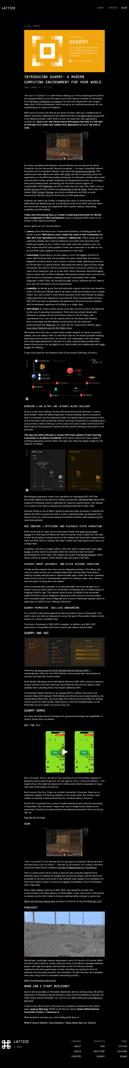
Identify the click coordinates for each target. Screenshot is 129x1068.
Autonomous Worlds (85, 171)
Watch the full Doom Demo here (39, 901)
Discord (92, 1022)
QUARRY (100, 1057)
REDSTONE (99, 1052)
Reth (55, 344)
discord (122, 1052)
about (100, 8)
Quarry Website (39, 1022)
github (123, 1047)
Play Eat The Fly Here (34, 817)
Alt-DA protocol (32, 189)
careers (113, 8)
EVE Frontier (38, 192)
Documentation (56, 1022)
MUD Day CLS (94, 901)
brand (123, 1057)
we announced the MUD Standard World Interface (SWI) (62, 670)
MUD (67, 174)
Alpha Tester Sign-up (76, 1022)
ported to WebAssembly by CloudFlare (77, 867)
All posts (33, 26)
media (77, 1052)
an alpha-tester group (88, 116)
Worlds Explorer (88, 555)
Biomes (49, 192)
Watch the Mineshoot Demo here (40, 980)
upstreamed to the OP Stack (73, 189)
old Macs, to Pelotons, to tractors (45, 101)
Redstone (48, 186)
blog (124, 8)
